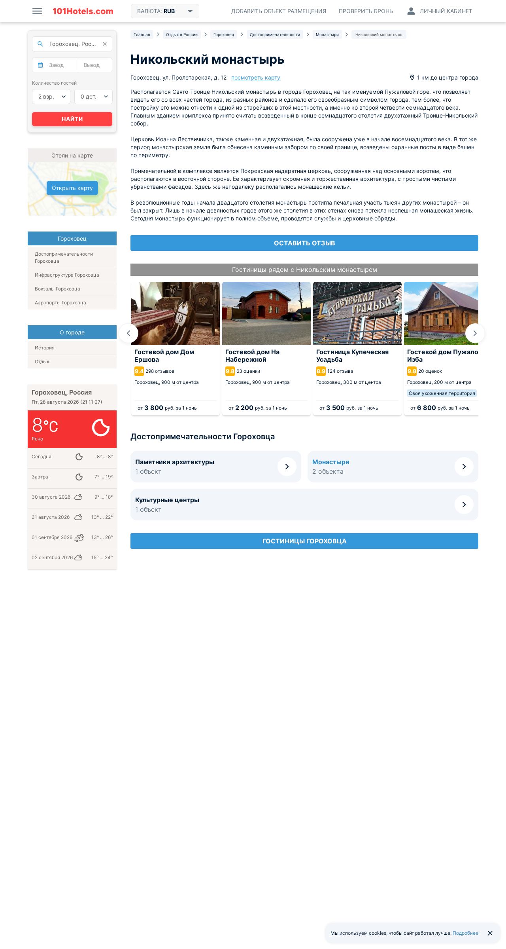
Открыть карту (72, 187)
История (45, 348)
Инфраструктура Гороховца (67, 275)
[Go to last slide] (128, 333)
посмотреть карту (255, 77)
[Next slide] (475, 333)
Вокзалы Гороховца (57, 289)
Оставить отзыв (304, 243)
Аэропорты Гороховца (60, 303)
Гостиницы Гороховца (304, 541)
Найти (72, 119)
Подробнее (465, 933)
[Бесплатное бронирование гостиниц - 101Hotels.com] (83, 11)
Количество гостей (54, 83)
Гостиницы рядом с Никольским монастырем (304, 269)
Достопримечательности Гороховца (64, 257)
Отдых (42, 361)
